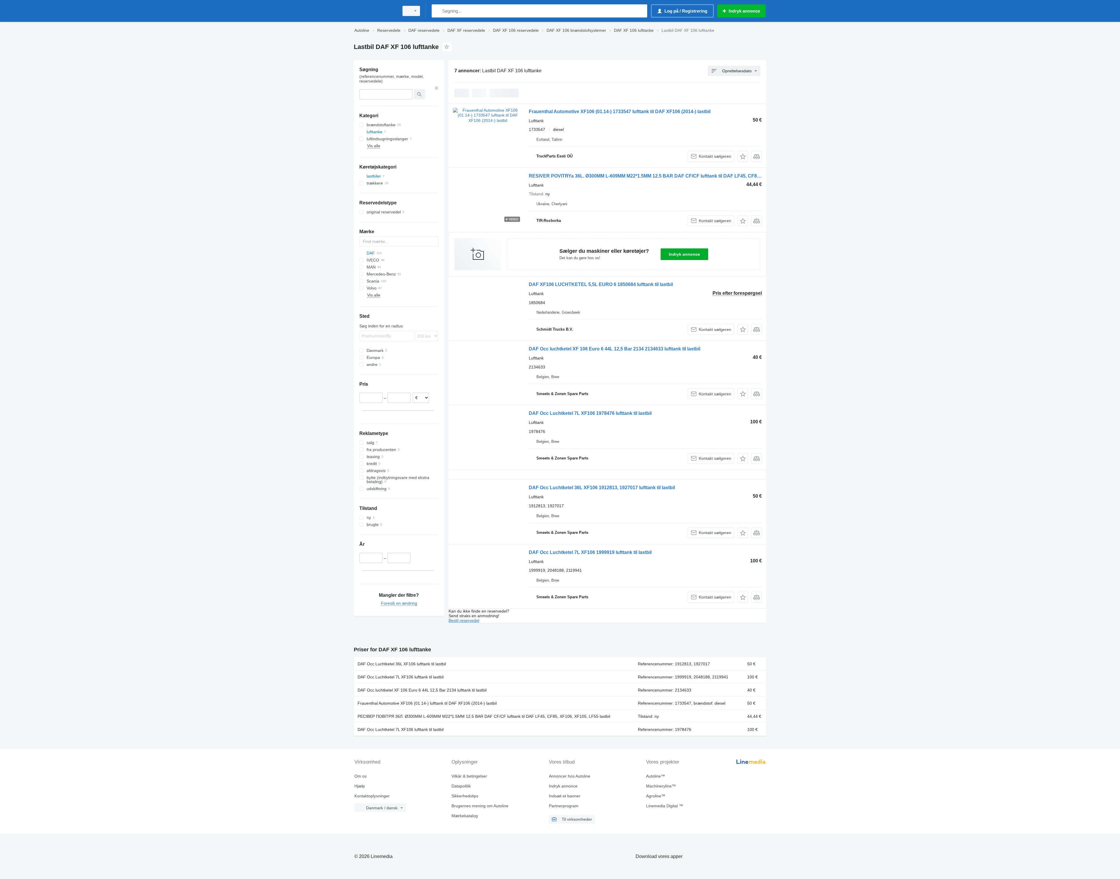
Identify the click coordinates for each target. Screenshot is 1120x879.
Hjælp (359, 786)
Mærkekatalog (465, 815)
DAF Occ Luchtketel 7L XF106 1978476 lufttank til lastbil (590, 413)
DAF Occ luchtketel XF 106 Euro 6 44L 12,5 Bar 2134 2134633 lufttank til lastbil (614, 348)
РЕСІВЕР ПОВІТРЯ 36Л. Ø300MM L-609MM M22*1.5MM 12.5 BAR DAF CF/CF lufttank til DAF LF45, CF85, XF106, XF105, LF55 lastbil (484, 716)
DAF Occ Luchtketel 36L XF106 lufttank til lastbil (402, 664)
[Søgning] (437, 11)
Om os (360, 776)
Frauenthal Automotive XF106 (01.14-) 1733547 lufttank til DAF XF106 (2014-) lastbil (619, 111)
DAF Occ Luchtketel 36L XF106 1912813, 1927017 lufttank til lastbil (602, 487)
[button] (742, 156)
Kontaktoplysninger (372, 796)
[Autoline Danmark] (374, 10)
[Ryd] (437, 88)
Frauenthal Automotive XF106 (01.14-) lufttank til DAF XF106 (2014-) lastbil (427, 703)
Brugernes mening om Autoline (480, 805)
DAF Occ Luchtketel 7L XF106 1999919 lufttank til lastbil (590, 552)
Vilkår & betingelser (469, 776)
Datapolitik (461, 786)
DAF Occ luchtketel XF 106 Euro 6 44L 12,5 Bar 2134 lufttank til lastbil (422, 690)
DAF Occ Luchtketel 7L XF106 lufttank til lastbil (401, 677)
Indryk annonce (684, 254)
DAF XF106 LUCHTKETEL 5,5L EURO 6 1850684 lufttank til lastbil (601, 284)
